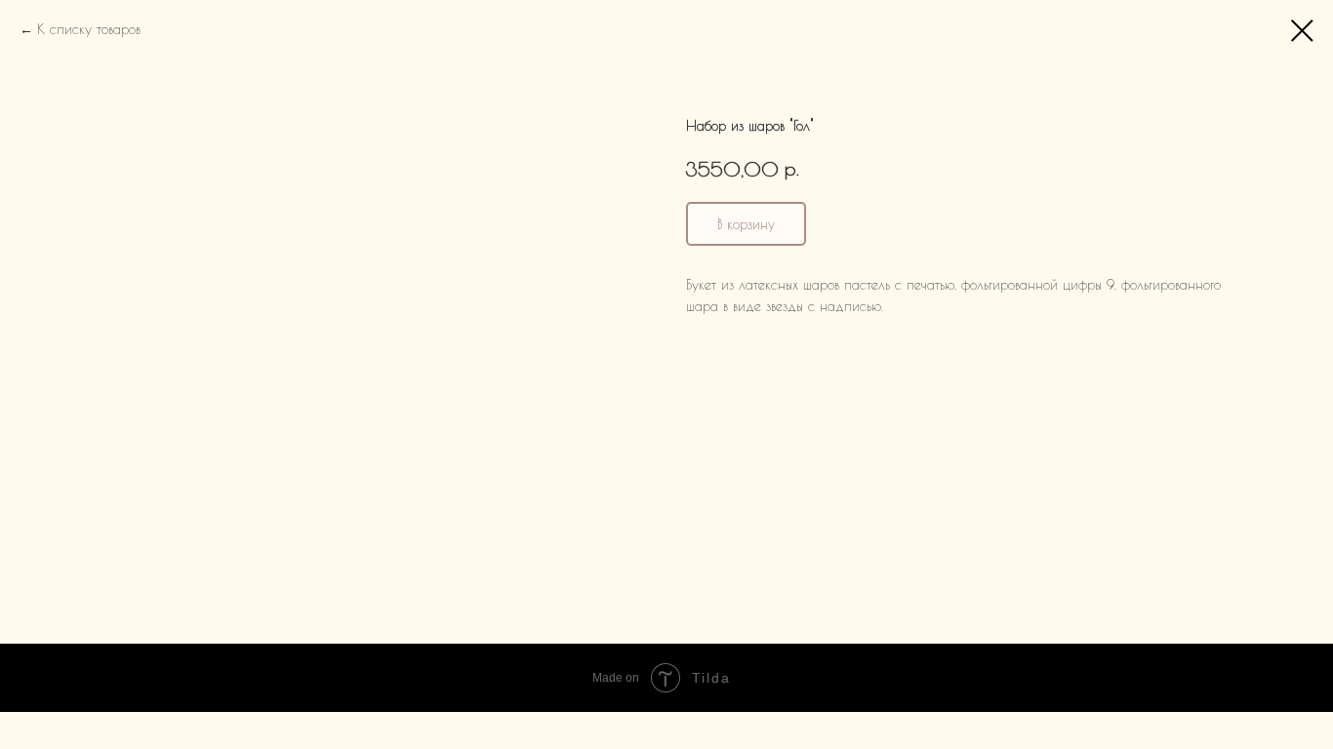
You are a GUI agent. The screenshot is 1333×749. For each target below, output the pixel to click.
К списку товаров (89, 29)
